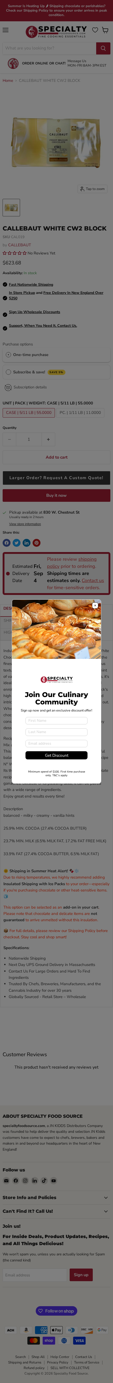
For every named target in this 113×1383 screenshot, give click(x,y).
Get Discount (56, 755)
